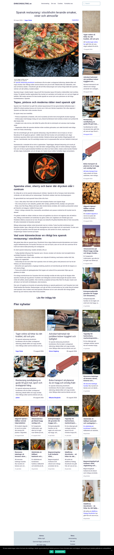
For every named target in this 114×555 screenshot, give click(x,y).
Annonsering (45, 3)
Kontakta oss (68, 3)
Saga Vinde (28, 20)
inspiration (75, 20)
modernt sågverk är (92, 214)
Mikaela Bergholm (55, 397)
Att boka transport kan (90, 171)
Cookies (60, 3)
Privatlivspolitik (60, 551)
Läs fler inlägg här (46, 297)
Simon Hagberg (54, 351)
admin (18, 397)
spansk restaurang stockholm (25, 82)
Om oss (53, 3)
